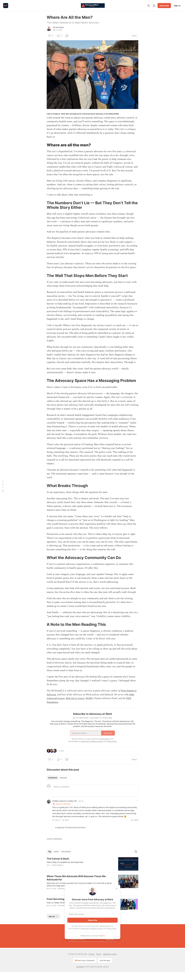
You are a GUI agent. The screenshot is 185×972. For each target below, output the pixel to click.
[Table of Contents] (3, 486)
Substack (80, 966)
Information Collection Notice (92, 928)
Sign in (177, 5)
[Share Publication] (154, 5)
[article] (92, 864)
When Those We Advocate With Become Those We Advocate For (76, 878)
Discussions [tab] (66, 851)
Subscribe (164, 5)
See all (52, 916)
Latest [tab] (56, 851)
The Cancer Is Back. (58, 858)
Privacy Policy (111, 928)
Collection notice (110, 954)
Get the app (105, 960)
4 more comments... (55, 839)
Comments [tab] (52, 778)
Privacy (92, 954)
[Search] (148, 5)
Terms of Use (104, 926)
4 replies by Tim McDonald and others (70, 827)
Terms (98, 954)
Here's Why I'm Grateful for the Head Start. (65, 862)
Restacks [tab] (63, 778)
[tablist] (57, 777)
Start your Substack (86, 960)
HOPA (89, 698)
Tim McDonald (58, 27)
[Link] (43, 145)
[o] (128, 904)
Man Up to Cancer (75, 698)
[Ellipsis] (137, 801)
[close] (117, 888)
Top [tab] (49, 851)
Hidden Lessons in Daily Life (64, 801)
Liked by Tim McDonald (62, 804)
